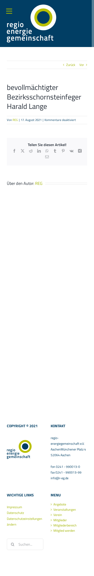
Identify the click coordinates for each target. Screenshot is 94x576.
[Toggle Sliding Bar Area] (4, 7)
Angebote (59, 504)
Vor (81, 64)
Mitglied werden (64, 530)
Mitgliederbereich (65, 525)
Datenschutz (15, 512)
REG (15, 120)
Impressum (14, 507)
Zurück (70, 64)
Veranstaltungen (64, 509)
